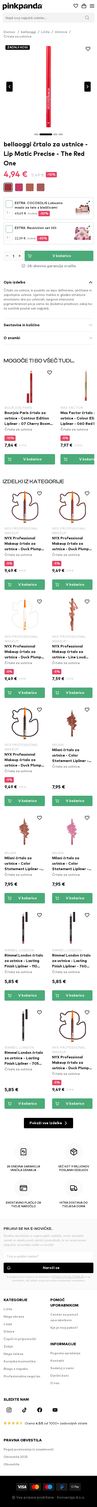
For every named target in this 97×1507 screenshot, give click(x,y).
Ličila (45, 32)
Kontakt (57, 1360)
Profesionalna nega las (22, 1376)
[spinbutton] (13, 256)
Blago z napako (16, 1369)
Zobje (8, 1346)
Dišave (9, 1331)
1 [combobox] (7, 212)
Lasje (8, 1324)
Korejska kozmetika (20, 1361)
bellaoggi (28, 32)
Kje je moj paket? (64, 1327)
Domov (11, 32)
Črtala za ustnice (18, 36)
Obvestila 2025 (16, 1457)
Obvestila (11, 1464)
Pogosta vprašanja (65, 1353)
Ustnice (61, 32)
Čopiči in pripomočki (20, 1339)
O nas (54, 1383)
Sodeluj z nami (62, 1368)
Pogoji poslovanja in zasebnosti (29, 1449)
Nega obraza (14, 1316)
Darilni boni (59, 1375)
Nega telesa (13, 1354)
